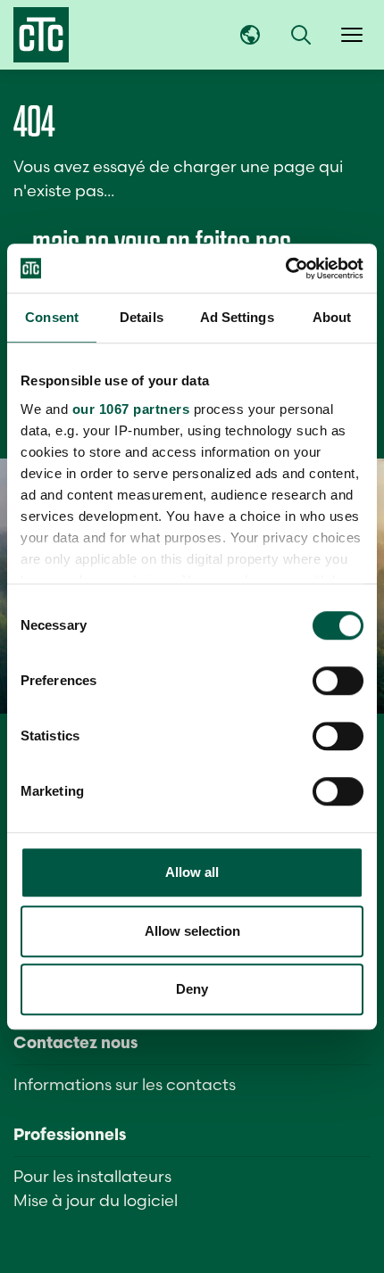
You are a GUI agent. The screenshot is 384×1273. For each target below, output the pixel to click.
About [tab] (332, 317)
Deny (192, 988)
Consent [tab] (52, 317)
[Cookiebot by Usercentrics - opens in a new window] (285, 268)
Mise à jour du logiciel (95, 1200)
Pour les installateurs (92, 1176)
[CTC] (41, 34)
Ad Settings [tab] (237, 317)
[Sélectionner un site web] (250, 35)
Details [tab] (141, 317)
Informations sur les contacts (124, 1084)
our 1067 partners (131, 409)
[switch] (338, 680)
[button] (301, 35)
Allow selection (192, 930)
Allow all (192, 872)
